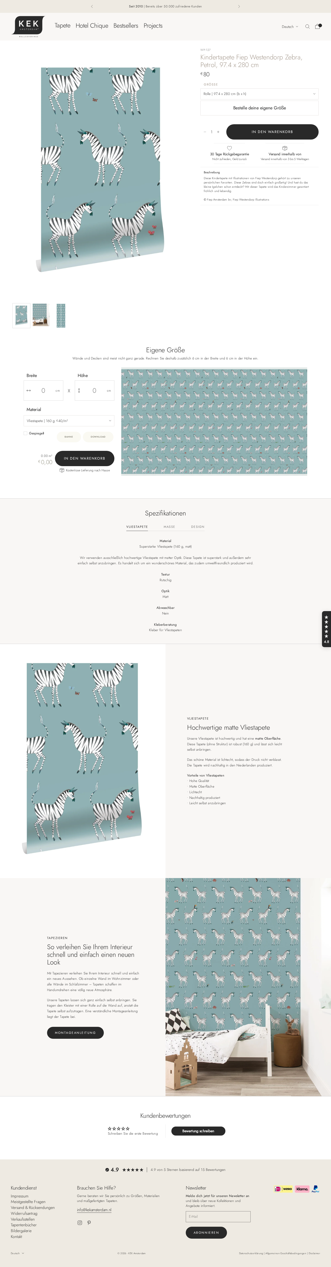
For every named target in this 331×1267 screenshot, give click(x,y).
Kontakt (16, 1237)
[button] (326, 629)
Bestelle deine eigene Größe (259, 108)
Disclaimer (314, 1253)
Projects (153, 25)
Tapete (62, 25)
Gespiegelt (36, 433)
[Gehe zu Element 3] (61, 315)
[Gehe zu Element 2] (41, 315)
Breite (32, 375)
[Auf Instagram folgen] (80, 1223)
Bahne (69, 436)
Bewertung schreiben (198, 1131)
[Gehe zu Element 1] (21, 315)
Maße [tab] (169, 527)
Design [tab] (198, 527)
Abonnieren (206, 1232)
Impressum (19, 1196)
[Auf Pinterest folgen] (89, 1223)
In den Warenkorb (272, 131)
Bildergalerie (21, 1231)
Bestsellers (125, 25)
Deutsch (288, 26)
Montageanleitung (75, 1032)
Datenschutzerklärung (251, 1253)
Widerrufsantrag (24, 1213)
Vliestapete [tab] (137, 527)
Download (98, 436)
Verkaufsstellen (23, 1219)
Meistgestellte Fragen (28, 1202)
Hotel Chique (92, 25)
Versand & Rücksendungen (33, 1208)
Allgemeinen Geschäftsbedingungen (286, 1253)
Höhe (83, 375)
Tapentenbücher (24, 1225)
